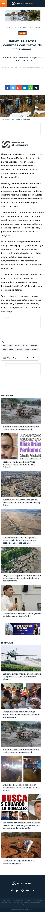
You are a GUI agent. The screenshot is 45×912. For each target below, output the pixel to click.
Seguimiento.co (18, 143)
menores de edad (8, 349)
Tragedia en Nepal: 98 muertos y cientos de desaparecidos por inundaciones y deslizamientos (22, 578)
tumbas (25, 346)
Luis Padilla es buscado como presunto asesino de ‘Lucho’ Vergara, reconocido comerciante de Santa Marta (21, 825)
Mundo (22, 33)
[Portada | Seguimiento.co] (22, 883)
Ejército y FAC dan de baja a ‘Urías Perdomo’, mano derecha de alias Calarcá (19, 465)
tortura (34, 346)
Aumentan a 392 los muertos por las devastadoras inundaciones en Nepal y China (21, 502)
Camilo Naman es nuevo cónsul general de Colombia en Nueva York (22, 614)
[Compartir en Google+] (19, 87)
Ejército (19, 349)
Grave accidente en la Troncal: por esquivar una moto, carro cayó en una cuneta (21, 787)
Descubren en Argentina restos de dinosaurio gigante (19, 862)
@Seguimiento (21, 145)
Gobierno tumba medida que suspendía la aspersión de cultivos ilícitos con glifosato (22, 677)
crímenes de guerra (31, 349)
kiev (10, 346)
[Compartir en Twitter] (13, 87)
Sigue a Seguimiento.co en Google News (22, 358)
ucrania (17, 346)
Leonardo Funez (29, 910)
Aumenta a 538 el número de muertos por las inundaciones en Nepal (21, 428)
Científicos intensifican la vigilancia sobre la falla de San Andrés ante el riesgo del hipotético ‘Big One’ (20, 540)
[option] (22, 108)
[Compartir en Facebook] (7, 87)
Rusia (4, 346)
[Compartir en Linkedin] (25, 87)
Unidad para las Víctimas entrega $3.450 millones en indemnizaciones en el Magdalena (21, 714)
